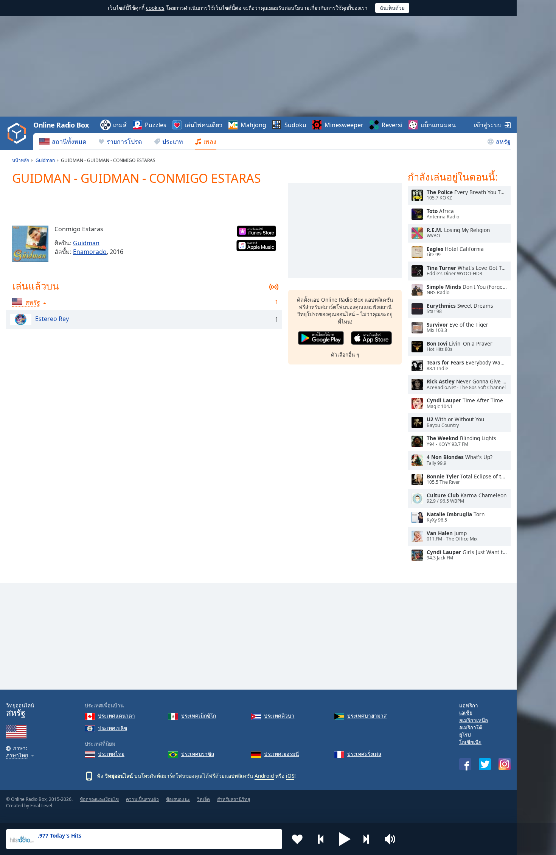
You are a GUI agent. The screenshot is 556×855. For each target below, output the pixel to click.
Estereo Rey (52, 319)
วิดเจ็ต (203, 799)
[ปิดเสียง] (392, 839)
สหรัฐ (503, 141)
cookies (155, 7)
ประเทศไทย (111, 753)
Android (264, 775)
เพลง (209, 141)
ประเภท (172, 141)
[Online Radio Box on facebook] (465, 764)
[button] (345, 839)
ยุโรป (465, 734)
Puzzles (155, 125)
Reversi (392, 125)
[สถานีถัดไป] (369, 839)
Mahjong (253, 125)
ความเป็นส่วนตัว (142, 799)
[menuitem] (62, 141)
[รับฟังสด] (417, 195)
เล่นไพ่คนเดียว (203, 125)
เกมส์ (120, 125)
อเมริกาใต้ (470, 727)
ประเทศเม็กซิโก (198, 715)
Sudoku (295, 125)
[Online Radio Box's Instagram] (505, 764)
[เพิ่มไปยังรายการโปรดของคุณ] (297, 839)
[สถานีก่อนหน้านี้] (321, 839)
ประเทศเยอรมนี (281, 753)
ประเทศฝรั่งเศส (364, 753)
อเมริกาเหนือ (473, 720)
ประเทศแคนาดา (116, 715)
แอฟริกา (468, 705)
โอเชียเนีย (470, 742)
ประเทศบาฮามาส (367, 715)
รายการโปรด (124, 141)
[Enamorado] (30, 244)
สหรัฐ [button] (32, 302)
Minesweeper (344, 125)
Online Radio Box (61, 124)
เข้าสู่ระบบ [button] (488, 125)
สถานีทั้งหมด (69, 141)
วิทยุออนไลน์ (20, 710)
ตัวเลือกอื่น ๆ (345, 354)
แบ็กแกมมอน (438, 125)
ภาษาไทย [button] (17, 755)
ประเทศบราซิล (197, 753)
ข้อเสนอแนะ (178, 799)
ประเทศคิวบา (279, 715)
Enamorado (90, 252)
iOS (290, 775)
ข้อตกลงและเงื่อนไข (99, 799)
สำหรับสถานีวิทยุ (233, 799)
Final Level (41, 805)
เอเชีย (465, 712)
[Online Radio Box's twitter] (485, 764)
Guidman (86, 243)
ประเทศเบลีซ (112, 728)
